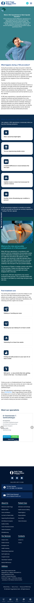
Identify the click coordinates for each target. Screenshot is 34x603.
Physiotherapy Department (8, 551)
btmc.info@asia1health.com (14, 496)
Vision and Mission (6, 512)
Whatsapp (14, 436)
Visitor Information (22, 521)
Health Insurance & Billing (24, 509)
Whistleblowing (5, 532)
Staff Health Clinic (6, 554)
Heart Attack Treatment (7, 559)
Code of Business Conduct (8, 526)
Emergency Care (5, 545)
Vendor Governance (6, 529)
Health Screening (5, 548)
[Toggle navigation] (31, 3)
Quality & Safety (5, 523)
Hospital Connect (5, 556)
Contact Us (20, 539)
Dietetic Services (5, 542)
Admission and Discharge (24, 506)
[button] (2, 427)
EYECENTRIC (8, 392)
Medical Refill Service (6, 562)
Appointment (7, 436)
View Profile (11, 439)
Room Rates (21, 518)
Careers (20, 542)
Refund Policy (6, 586)
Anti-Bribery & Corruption (7, 521)
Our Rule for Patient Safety (7, 515)
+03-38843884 (18, 488)
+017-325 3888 (10, 488)
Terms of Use (15, 586)
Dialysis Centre (5, 539)
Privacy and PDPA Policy (25, 586)
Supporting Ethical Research (8, 518)
